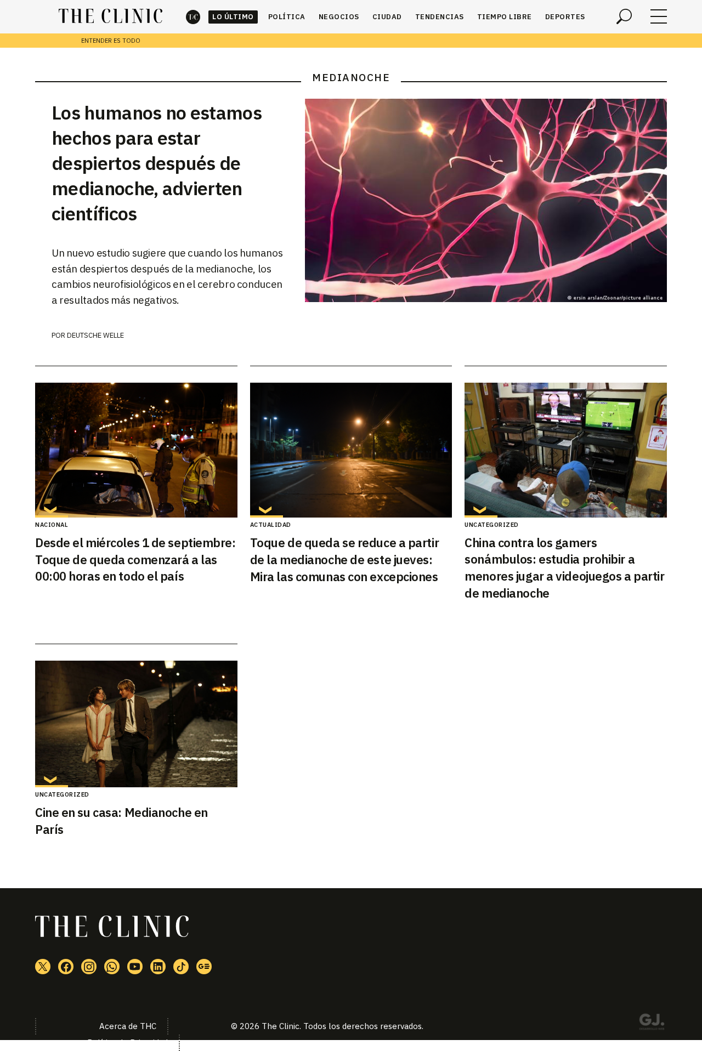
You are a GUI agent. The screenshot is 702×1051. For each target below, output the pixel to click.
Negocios (339, 16)
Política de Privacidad (127, 1042)
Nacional (51, 525)
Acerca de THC (127, 1026)
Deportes (565, 16)
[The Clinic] (110, 16)
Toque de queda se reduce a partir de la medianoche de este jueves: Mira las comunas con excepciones (344, 559)
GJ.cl (651, 1023)
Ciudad (387, 16)
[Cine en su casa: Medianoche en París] (136, 724)
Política (286, 16)
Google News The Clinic (204, 966)
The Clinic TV (135, 966)
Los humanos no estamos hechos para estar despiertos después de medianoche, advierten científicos (157, 162)
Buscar (624, 16)
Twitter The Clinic (42, 966)
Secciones (658, 16)
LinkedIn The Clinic (158, 966)
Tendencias (439, 16)
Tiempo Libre (504, 16)
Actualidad (270, 525)
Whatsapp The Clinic (112, 966)
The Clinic (193, 16)
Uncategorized (492, 525)
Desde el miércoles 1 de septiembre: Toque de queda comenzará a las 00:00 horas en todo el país (135, 559)
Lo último (233, 16)
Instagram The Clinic (89, 966)
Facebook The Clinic (65, 966)
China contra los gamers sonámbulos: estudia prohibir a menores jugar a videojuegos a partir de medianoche (564, 568)
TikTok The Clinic (181, 966)
